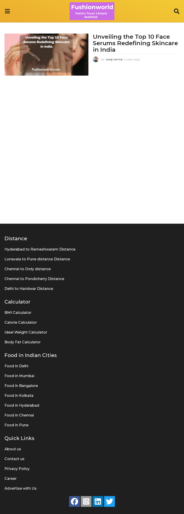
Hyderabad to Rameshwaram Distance (39, 249)
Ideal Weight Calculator (25, 332)
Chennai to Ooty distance (27, 269)
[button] (7, 11)
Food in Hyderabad (21, 405)
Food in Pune (16, 425)
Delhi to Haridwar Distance (28, 289)
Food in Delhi (16, 366)
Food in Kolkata (18, 395)
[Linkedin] (97, 501)
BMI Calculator (17, 312)
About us (12, 449)
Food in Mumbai (19, 376)
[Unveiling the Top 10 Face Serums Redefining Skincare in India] (46, 54)
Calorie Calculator (20, 322)
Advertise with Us (20, 488)
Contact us (14, 459)
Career (10, 478)
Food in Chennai (19, 415)
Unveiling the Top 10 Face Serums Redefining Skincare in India (135, 43)
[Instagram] (86, 501)
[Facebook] (74, 501)
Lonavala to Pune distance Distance (37, 259)
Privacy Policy (17, 469)
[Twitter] (109, 501)
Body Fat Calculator (22, 342)
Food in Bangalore (21, 386)
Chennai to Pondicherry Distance (34, 279)
